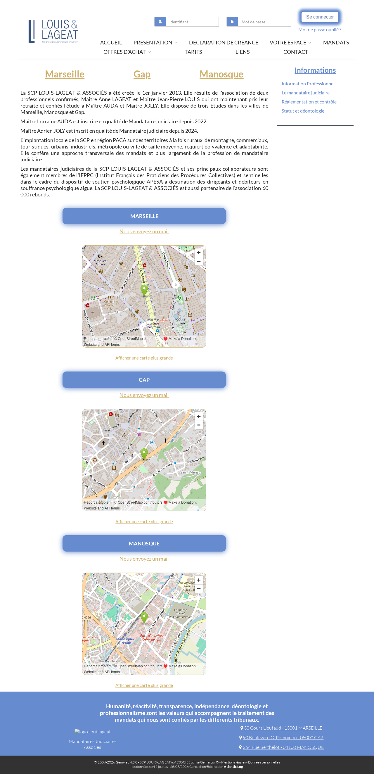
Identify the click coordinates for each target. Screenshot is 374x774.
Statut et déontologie (303, 110)
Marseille (64, 74)
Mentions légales (233, 762)
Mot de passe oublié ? (319, 29)
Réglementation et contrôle (309, 101)
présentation (153, 42)
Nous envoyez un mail (144, 231)
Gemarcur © (209, 762)
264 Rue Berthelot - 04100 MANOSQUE (283, 747)
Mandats (336, 42)
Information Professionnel (308, 83)
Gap (142, 74)
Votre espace (288, 42)
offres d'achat (125, 52)
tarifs (193, 52)
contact (295, 52)
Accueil (111, 42)
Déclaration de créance (223, 42)
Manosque (221, 74)
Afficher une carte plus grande (144, 357)
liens (243, 52)
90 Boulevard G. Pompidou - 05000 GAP (283, 737)
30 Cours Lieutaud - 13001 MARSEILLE (283, 728)
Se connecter (320, 16)
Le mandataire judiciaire (306, 92)
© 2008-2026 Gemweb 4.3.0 (115, 762)
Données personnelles (264, 762)
